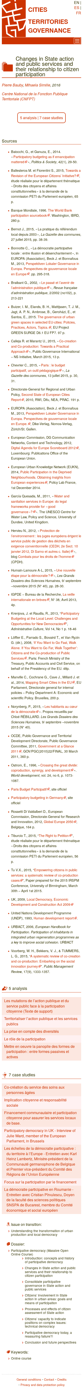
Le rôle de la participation (24, 1039)
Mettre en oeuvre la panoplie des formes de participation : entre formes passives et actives (39, 1051)
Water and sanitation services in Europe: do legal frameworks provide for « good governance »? (40, 503)
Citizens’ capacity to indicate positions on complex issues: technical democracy (45, 1322)
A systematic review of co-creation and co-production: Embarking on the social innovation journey (45, 961)
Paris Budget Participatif (29, 789)
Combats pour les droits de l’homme (44, 556)
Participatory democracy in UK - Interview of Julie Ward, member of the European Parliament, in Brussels (39, 1136)
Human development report (54, 917)
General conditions (29, 1379)
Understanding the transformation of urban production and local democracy (42, 1232)
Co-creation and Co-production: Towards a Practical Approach (43, 346)
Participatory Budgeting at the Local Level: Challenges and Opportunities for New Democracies (45, 618)
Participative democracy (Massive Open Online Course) (39, 1252)
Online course (21, 1358)
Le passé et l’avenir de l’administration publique (42, 285)
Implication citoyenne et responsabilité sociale (35, 1102)
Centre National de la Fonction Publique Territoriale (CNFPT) (35, 96)
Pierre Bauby (12, 85)
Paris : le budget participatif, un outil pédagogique (38, 367)
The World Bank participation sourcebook (41, 213)
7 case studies (51, 117)
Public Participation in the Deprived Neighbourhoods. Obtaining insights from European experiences (41, 477)
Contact (49, 1379)
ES (76, 7)
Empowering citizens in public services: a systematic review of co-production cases (44, 875)
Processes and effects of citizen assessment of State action (48, 1310)
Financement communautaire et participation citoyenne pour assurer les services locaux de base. (40, 1118)
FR (78, 13)
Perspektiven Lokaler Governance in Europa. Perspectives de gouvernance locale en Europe (45, 268)
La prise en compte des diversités (31, 1031)
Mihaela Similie (37, 85)
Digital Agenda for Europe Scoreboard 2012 (43, 447)
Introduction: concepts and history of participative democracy (49, 1260)
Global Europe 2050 (58, 821)
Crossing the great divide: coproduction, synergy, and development (44, 767)
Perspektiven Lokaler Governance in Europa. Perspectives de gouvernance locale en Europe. (45, 418)
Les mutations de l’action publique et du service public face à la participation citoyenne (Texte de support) (36, 1006)
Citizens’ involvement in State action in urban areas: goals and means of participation (48, 1299)
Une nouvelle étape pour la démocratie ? (43, 573)
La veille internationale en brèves (43, 597)
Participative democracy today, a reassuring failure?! (48, 1334)
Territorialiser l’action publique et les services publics (40, 1021)
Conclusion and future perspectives (50, 1342)
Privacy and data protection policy (43, 1384)
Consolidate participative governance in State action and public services (47, 1285)
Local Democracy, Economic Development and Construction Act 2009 (40, 902)
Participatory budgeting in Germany (37, 797)
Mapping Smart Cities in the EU (49, 682)
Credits (61, 1379)
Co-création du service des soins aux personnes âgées (34, 1089)
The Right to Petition (54, 835)
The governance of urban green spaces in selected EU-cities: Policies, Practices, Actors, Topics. (43, 322)
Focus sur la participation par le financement (40, 1182)
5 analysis (28, 117)
